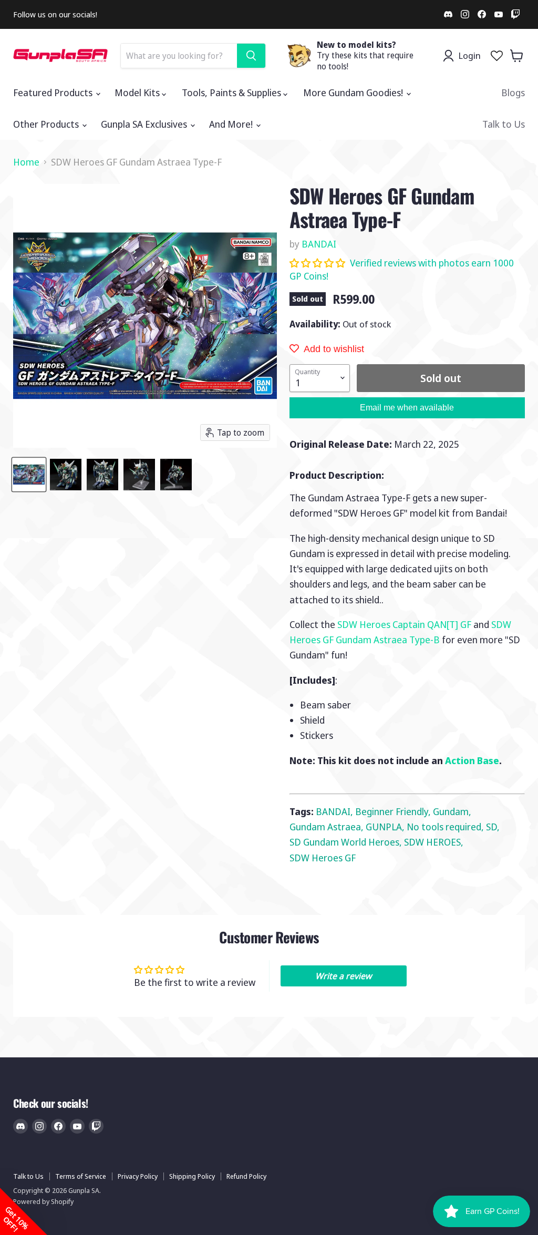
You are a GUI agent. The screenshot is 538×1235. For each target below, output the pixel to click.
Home (26, 162)
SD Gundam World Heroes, (346, 842)
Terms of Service (80, 1176)
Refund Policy (246, 1176)
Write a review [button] (343, 976)
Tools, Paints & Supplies (232, 92)
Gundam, (452, 811)
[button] (318, 262)
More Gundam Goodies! (354, 92)
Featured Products (54, 92)
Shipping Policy (192, 1176)
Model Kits (138, 92)
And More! (232, 124)
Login (469, 55)
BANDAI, (335, 811)
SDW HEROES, (433, 842)
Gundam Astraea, (327, 826)
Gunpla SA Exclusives (145, 124)
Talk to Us (503, 124)
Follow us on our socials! (55, 14)
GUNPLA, (386, 826)
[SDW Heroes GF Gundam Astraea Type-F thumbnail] (29, 474)
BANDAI (319, 244)
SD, (493, 826)
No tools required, (446, 826)
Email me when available (407, 407)
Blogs (513, 92)
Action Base (472, 760)
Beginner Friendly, (394, 811)
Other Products (47, 124)
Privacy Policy (138, 1176)
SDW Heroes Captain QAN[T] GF (404, 624)
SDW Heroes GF (322, 857)
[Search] (251, 56)
